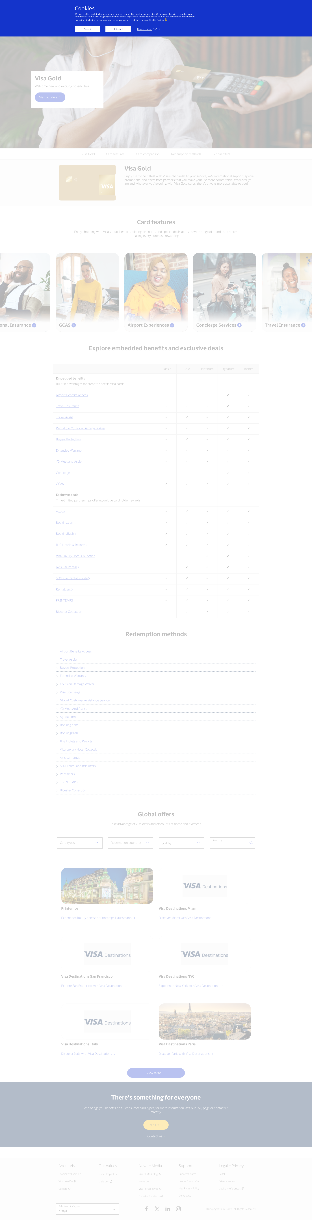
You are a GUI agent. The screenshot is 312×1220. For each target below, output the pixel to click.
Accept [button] (87, 29)
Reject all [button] (118, 29)
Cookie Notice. (156, 19)
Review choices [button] (144, 29)
